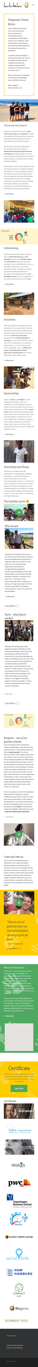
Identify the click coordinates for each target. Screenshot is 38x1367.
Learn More (10, 606)
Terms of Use (11, 1336)
